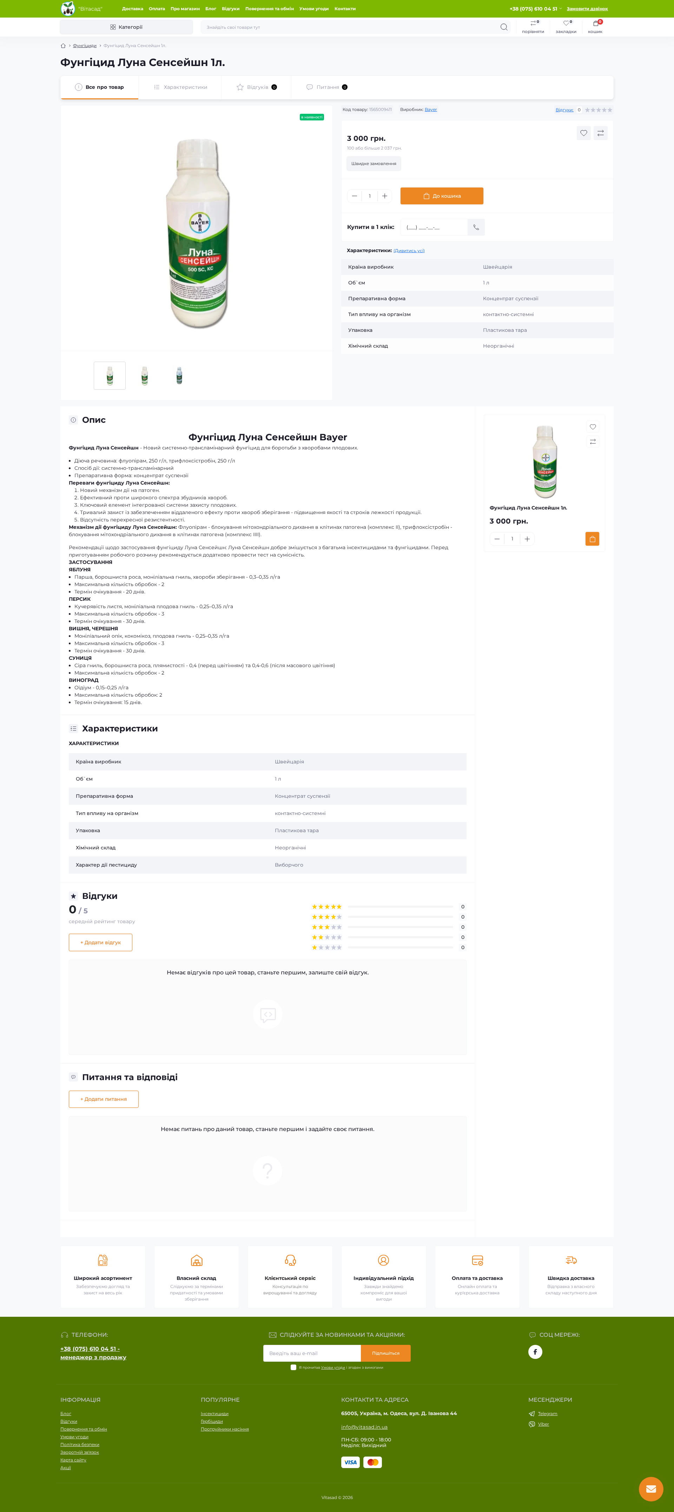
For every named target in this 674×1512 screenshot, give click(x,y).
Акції (65, 1467)
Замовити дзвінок (587, 8)
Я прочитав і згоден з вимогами (341, 1367)
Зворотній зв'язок (79, 1452)
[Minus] (355, 196)
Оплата (157, 8)
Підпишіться (385, 1353)
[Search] (504, 27)
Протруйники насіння (225, 1429)
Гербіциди (212, 1421)
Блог (210, 8)
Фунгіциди (85, 45)
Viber (543, 1424)
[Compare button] (601, 133)
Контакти (345, 8)
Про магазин (185, 8)
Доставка (132, 8)
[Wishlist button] (584, 133)
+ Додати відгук (100, 942)
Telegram (547, 1413)
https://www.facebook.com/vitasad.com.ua (535, 1352)
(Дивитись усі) (409, 250)
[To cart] (592, 539)
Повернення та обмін (269, 8)
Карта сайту (73, 1459)
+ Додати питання (103, 1099)
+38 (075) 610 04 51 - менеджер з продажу (93, 1353)
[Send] (476, 227)
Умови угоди (314, 8)
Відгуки (231, 8)
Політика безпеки (79, 1444)
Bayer (431, 109)
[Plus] (385, 196)
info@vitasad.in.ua (364, 1427)
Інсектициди (215, 1413)
